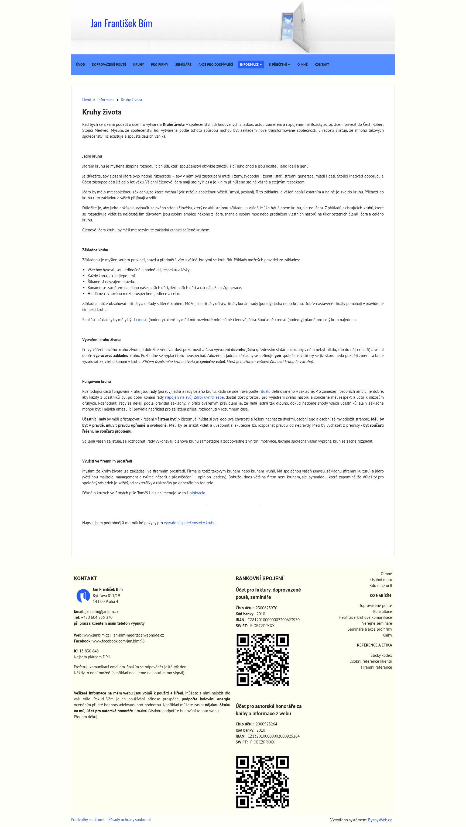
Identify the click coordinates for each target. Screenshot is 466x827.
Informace (249, 64)
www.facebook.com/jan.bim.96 (118, 641)
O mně (302, 64)
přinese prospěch (163, 698)
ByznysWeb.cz (380, 819)
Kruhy (138, 64)
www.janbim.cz (96, 635)
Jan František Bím (121, 23)
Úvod (80, 64)
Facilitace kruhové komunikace (365, 617)
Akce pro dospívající (215, 64)
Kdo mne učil (380, 585)
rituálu (264, 391)
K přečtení (278, 64)
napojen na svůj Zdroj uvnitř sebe (194, 397)
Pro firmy (159, 64)
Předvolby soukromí (87, 819)
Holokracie (196, 492)
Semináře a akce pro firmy (370, 629)
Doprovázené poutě (109, 64)
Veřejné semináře (377, 623)
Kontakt (322, 64)
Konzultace (382, 611)
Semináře (183, 64)
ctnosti (176, 229)
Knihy (387, 635)
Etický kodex (381, 655)
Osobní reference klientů (371, 661)
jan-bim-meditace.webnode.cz (138, 635)
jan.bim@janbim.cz (101, 611)
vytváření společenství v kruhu (189, 522)
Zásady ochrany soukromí (129, 819)
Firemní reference (376, 667)
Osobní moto (381, 579)
